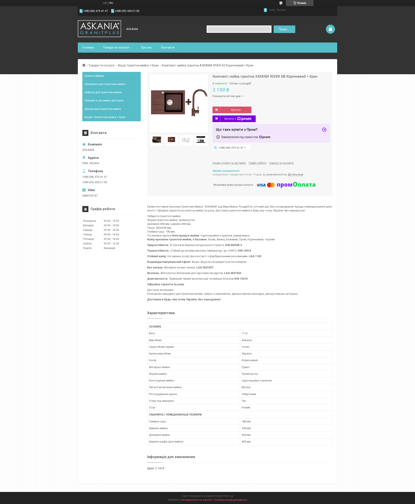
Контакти (167, 47)
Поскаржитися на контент (196, 499)
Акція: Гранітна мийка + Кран (138, 65)
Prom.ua (228, 496)
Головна (88, 47)
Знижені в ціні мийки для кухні (104, 100)
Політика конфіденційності (230, 499)
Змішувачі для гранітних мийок (105, 84)
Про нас (146, 47)
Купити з (230, 118)
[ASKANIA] (99, 29)
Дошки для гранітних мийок (103, 108)
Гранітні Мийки (94, 75)
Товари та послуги (116, 47)
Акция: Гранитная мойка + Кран (105, 117)
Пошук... (284, 29)
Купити (236, 110)
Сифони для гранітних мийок (103, 92)
